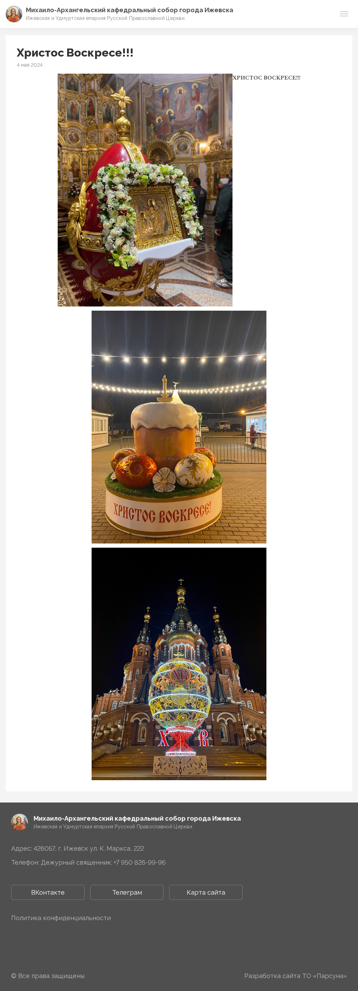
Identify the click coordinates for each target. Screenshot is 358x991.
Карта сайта (206, 892)
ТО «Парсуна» (324, 975)
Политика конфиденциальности (61, 918)
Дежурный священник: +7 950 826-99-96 (103, 862)
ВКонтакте (48, 892)
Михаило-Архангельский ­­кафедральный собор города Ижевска (129, 10)
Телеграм (127, 892)
